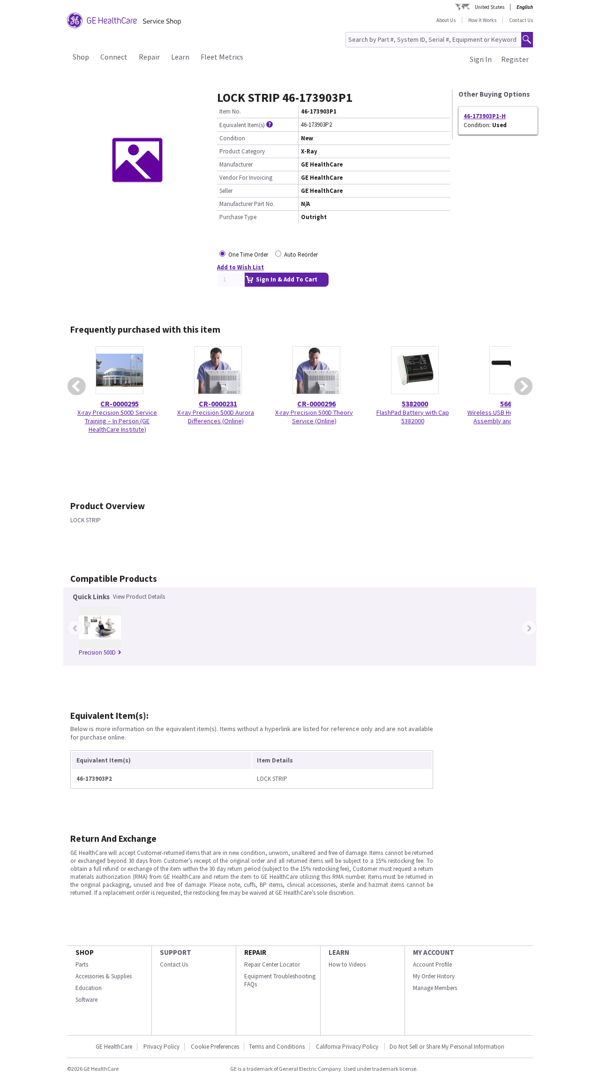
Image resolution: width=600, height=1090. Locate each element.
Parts (81, 964)
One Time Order (248, 255)
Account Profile (432, 964)
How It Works (482, 20)
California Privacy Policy (348, 1047)
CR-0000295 (119, 403)
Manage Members (435, 988)
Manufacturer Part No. (247, 204)
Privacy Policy (161, 1047)
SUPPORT (175, 952)
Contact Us (521, 20)
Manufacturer (236, 164)
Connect (114, 56)
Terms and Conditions (277, 1047)
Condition (232, 138)
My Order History (434, 976)
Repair (149, 56)
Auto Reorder (301, 255)
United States (489, 7)
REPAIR (255, 952)
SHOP (84, 952)
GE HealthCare (114, 1047)
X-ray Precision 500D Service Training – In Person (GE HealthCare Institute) (117, 421)
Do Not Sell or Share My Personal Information (447, 1047)
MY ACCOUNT (433, 952)
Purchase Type (237, 217)
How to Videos (347, 964)
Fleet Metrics (222, 56)
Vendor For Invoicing (245, 178)
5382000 (415, 403)
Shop (81, 56)
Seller (225, 191)
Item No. (230, 111)
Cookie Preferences (215, 1047)
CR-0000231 (218, 403)
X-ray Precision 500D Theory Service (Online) (314, 416)
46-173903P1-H (485, 116)
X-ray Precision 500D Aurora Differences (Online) (215, 416)
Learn (180, 56)
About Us (446, 20)
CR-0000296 (316, 403)
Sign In (481, 59)
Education (88, 988)
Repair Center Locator (272, 964)
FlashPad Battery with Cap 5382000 (412, 416)
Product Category (242, 151)
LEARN (339, 952)
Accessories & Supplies (103, 976)
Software (86, 1000)
